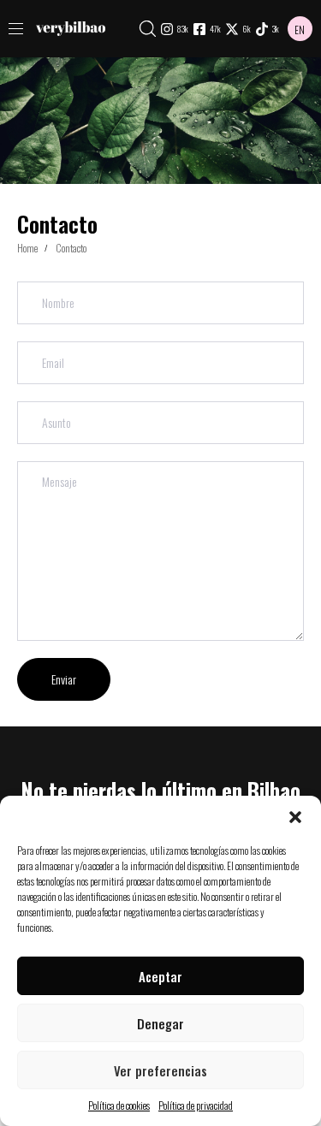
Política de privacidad (195, 1105)
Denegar (160, 1023)
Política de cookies (119, 1105)
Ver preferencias (160, 1070)
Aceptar (160, 976)
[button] (295, 817)
